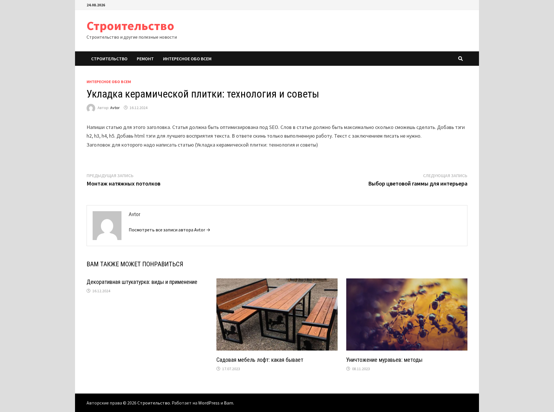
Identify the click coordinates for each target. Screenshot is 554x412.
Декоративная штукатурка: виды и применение (142, 281)
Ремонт (145, 58)
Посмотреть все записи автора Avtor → (169, 230)
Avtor (115, 107)
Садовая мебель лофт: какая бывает (259, 359)
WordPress (209, 403)
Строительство (130, 25)
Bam (228, 403)
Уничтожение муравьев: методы (384, 359)
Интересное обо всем (187, 58)
